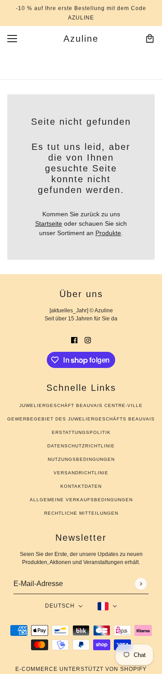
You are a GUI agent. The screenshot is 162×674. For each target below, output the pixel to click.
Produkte (108, 232)
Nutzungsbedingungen (81, 459)
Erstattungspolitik (81, 432)
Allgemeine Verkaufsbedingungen (81, 499)
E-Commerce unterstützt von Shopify (81, 669)
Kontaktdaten (81, 486)
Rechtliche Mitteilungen (81, 513)
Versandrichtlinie (81, 472)
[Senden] (141, 584)
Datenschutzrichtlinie (81, 445)
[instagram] (87, 340)
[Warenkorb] (150, 39)
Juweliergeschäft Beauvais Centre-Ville (81, 405)
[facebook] (74, 340)
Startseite (48, 223)
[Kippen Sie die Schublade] (12, 38)
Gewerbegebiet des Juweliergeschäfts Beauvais (81, 418)
